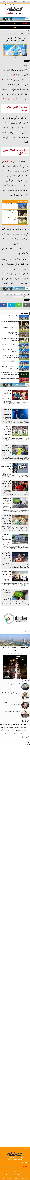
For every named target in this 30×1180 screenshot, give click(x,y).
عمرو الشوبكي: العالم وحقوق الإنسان (13, 711)
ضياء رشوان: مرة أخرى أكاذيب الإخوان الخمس (10, 693)
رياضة (26, 30)
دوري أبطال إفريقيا (9, 99)
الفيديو (27, 631)
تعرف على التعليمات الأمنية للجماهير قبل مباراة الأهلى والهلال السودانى (10, 379)
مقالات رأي (25, 680)
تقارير (5, 23)
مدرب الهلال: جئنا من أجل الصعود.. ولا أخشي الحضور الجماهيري (10, 345)
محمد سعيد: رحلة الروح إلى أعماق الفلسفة (12, 684)
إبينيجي (19, 294)
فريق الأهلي (8, 161)
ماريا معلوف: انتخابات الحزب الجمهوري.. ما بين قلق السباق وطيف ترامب (11, 703)
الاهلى (6, 294)
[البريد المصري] (15, 667)
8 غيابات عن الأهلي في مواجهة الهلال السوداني (11, 361)
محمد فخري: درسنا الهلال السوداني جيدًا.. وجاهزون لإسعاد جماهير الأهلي (10, 350)
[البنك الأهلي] (15, 289)
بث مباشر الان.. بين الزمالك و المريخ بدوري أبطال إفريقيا (10, 218)
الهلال (15, 75)
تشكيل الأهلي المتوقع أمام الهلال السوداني (11, 203)
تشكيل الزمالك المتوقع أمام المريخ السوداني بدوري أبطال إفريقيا (11, 333)
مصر (15, 23)
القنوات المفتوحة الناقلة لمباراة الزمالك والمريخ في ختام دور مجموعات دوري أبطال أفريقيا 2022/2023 (10, 373)
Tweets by (27, 744)
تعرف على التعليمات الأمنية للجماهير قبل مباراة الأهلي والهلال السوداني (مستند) (10, 368)
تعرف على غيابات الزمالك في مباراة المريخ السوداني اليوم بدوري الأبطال (10, 339)
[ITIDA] (15, 619)
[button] (21, 653)
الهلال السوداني (13, 294)
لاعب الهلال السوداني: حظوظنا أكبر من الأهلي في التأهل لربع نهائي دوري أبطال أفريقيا (10, 356)
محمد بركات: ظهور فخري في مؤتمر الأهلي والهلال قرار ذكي (11, 211)
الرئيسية (25, 23)
